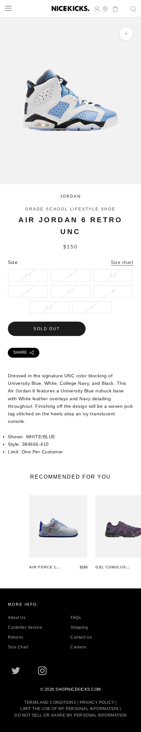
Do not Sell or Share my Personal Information (70, 715)
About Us (17, 617)
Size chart (122, 262)
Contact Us (81, 637)
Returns (15, 637)
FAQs (75, 617)
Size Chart (18, 647)
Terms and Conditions (50, 702)
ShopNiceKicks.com (78, 689)
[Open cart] (113, 8)
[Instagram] (42, 670)
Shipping (79, 627)
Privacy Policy (97, 702)
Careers (78, 647)
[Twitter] (15, 670)
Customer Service (25, 627)
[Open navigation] (8, 8)
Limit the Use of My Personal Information (69, 708)
